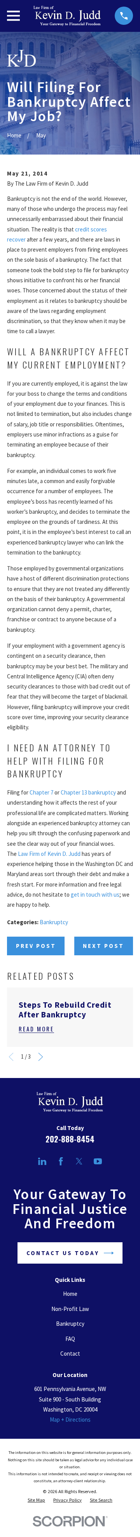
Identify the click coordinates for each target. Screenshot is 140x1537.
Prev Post (36, 945)
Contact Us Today (62, 1253)
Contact (70, 1353)
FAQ (70, 1338)
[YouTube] (98, 1161)
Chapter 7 (41, 792)
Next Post (103, 945)
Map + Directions (70, 1419)
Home (70, 1293)
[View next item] (41, 1057)
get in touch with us (95, 894)
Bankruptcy (54, 922)
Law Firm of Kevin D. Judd (49, 853)
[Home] (67, 16)
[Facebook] (61, 1161)
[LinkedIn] (42, 1161)
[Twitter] (79, 1161)
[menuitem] (36, 1500)
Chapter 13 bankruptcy (88, 792)
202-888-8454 (70, 1139)
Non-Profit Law (70, 1309)
